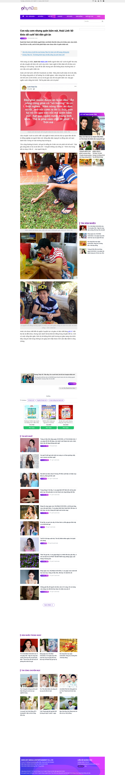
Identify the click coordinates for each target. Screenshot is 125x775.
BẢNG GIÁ (80, 766)
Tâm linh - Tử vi (44, 445)
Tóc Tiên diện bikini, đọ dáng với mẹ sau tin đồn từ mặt (48, 690)
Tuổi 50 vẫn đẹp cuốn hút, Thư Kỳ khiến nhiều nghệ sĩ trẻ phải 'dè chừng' (57, 539)
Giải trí (50, 16)
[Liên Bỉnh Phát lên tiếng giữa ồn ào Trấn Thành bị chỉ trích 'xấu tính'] (68, 680)
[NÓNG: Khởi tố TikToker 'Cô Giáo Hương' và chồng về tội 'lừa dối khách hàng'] (99, 145)
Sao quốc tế (43, 478)
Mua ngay (32, 427)
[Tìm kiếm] (102, 21)
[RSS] (101, 1)
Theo (67, 388)
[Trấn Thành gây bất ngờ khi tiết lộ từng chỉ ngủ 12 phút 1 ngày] (49, 703)
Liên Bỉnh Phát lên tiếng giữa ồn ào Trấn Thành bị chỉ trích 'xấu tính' (68, 691)
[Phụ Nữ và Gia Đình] (29, 8)
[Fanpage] (93, 1)
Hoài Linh (44, 62)
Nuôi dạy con (89, 16)
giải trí (70, 331)
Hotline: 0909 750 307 (43, 1)
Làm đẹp (60, 16)
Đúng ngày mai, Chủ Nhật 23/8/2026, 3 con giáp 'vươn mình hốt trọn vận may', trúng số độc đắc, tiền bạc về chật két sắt (58, 572)
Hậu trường (23, 38)
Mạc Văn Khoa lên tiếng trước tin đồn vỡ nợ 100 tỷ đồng (68, 712)
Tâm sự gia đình (44, 460)
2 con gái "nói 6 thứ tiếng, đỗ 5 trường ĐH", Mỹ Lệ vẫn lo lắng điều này (28, 713)
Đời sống (40, 16)
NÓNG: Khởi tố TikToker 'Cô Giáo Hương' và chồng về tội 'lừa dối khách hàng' (99, 154)
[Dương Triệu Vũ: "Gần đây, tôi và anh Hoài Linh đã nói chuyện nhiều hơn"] (27, 378)
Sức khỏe (69, 16)
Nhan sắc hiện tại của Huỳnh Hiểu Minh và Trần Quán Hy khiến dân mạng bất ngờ (92, 138)
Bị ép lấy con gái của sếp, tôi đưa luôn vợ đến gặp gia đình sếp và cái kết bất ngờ (58, 523)
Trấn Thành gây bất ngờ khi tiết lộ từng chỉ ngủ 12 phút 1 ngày (48, 712)
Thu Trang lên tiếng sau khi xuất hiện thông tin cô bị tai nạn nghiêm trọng (29, 691)
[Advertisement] (71, 8)
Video (98, 16)
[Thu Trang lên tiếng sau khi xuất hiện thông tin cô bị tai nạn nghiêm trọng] (29, 680)
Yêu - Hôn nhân (30, 16)
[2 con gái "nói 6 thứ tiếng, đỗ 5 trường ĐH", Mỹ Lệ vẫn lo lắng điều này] (29, 703)
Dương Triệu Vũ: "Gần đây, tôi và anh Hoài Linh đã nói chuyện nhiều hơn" (54, 374)
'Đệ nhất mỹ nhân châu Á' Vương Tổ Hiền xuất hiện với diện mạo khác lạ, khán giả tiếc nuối (58, 475)
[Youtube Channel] (99, 1)
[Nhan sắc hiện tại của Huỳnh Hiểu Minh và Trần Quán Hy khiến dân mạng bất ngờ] (92, 125)
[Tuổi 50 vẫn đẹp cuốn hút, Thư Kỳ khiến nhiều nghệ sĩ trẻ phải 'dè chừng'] (29, 544)
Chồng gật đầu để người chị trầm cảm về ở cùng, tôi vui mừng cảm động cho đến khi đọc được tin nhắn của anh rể (58, 588)
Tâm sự (42, 527)
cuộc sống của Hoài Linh (56, 400)
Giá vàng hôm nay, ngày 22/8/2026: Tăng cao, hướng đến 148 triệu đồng (68, 655)
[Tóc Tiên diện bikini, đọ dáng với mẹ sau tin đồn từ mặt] (49, 680)
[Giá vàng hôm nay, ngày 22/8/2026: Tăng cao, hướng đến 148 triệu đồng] (68, 645)
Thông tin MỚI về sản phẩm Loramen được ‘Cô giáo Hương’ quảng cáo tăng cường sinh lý (85, 154)
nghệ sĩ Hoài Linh (42, 400)
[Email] (104, 1)
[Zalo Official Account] (96, 0)
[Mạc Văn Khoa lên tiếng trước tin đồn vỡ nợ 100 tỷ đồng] (68, 703)
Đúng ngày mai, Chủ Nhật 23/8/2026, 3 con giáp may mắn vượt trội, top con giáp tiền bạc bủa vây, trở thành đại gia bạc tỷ (48, 656)
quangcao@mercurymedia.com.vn (90, 764)
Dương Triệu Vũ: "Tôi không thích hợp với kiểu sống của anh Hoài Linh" (43, 55)
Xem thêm (73, 383)
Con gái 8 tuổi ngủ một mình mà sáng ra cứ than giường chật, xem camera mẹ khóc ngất (57, 456)
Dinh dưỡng (79, 16)
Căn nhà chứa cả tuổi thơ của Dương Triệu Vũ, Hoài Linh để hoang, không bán (45, 52)
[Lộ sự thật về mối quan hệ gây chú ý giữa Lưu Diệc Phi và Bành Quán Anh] (99, 163)
